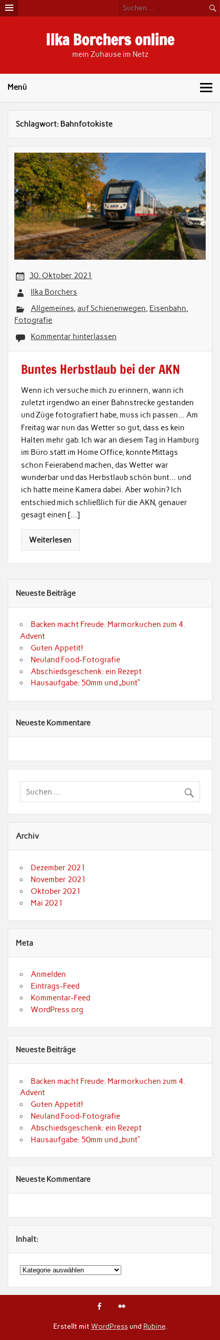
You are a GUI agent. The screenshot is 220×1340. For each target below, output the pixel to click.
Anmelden (48, 974)
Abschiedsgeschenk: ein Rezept (86, 671)
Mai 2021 (47, 903)
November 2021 (58, 879)
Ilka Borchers (54, 292)
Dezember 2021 (58, 867)
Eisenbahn (167, 308)
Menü (17, 87)
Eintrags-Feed (55, 986)
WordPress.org (57, 1009)
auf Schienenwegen (111, 308)
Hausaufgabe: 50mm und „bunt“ (85, 682)
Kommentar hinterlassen (74, 336)
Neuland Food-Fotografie (75, 659)
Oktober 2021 (56, 891)
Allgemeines (52, 308)
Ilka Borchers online (110, 39)
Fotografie (33, 320)
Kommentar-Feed (60, 997)
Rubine (154, 1326)
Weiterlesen (50, 540)
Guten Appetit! (57, 648)
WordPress (109, 1326)
